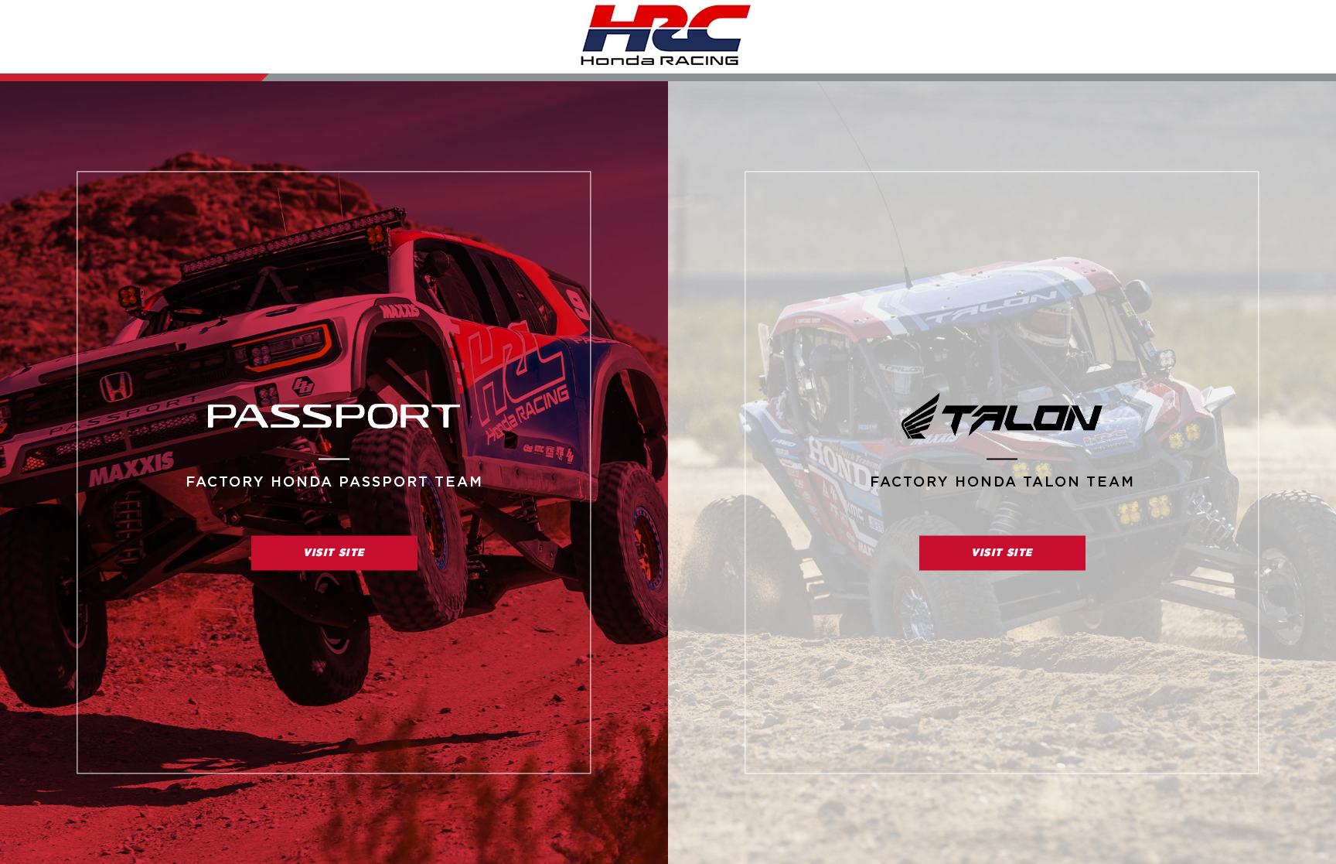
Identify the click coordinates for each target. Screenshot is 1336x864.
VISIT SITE (334, 552)
